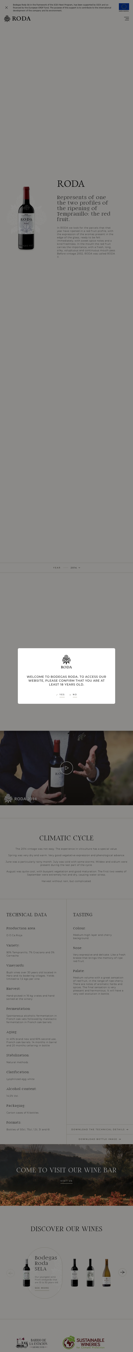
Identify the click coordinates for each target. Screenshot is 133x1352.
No (75, 694)
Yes (62, 694)
